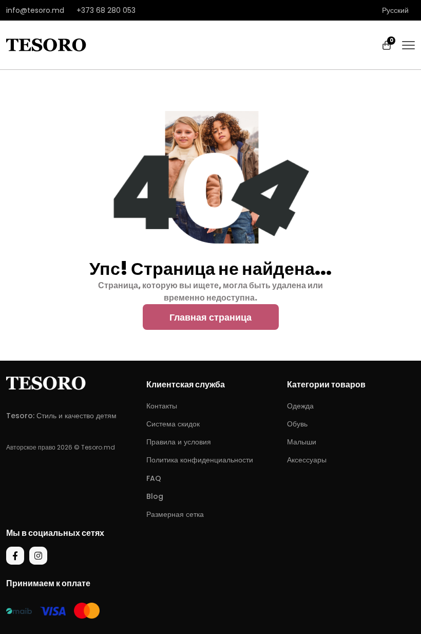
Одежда (300, 406)
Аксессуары (307, 460)
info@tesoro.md (35, 10)
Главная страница (210, 317)
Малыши (301, 442)
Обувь (297, 424)
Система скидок (173, 424)
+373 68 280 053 (106, 10)
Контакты (161, 406)
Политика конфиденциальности (199, 460)
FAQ (153, 478)
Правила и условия (178, 442)
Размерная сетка (175, 514)
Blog (154, 496)
